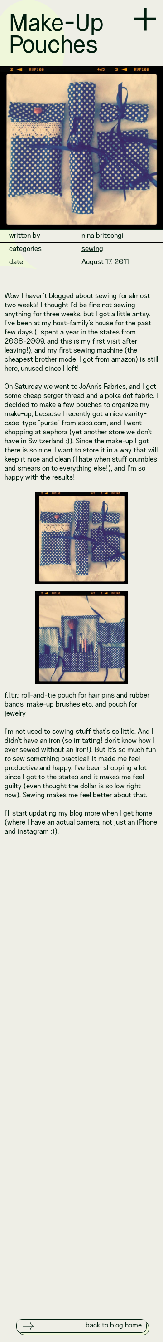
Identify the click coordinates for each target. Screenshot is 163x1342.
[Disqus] (81, 959)
